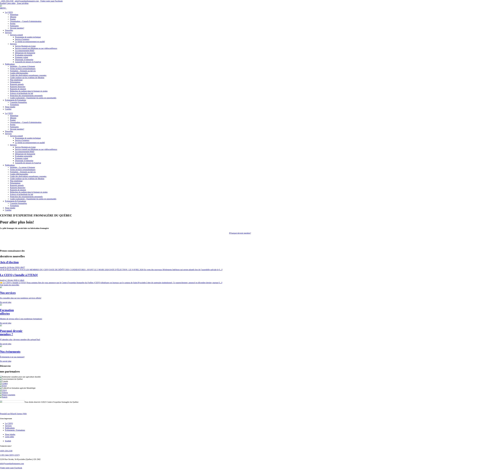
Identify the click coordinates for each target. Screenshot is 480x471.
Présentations (15, 82)
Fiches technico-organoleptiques (22, 69)
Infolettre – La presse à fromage (22, 66)
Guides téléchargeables (19, 73)
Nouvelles (9, 30)
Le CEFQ (9, 12)
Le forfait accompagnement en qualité (30, 42)
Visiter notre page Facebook (11, 468)
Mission (13, 17)
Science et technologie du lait (21, 93)
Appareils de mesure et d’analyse (28, 62)
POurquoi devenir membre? (240, 233)
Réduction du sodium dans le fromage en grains (29, 91)
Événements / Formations (15, 430)
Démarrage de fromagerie (25, 53)
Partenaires (14, 26)
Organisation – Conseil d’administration (25, 21)
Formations (14, 105)
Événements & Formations (15, 100)
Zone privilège (22, 3)
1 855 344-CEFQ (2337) (10, 455)
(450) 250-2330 (6, 451)
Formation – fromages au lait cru (23, 71)
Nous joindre (10, 107)
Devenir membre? (17, 28)
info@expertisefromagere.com (12, 463)
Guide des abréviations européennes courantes (28, 75)
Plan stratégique (16, 80)
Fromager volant (21, 57)
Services (8, 33)
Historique (14, 15)
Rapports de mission (18, 89)
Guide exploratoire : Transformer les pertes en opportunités (33, 98)
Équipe (13, 19)
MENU (3, 8)
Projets (12, 24)
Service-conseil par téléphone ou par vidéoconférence (36, 48)
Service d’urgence (22, 39)
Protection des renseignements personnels (26, 96)
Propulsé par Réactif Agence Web (13, 414)
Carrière (8, 109)
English (3, 3)
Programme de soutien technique (28, 37)
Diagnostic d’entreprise (24, 60)
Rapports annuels (17, 84)
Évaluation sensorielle (23, 55)
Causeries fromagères (18, 102)
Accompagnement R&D (24, 51)
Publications (10, 64)
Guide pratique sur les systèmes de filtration (27, 78)
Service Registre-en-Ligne (25, 46)
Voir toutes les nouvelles (9, 285)
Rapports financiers (17, 87)
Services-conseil (16, 35)
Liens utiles (11, 3)
